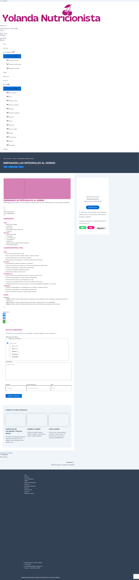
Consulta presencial (14, 60)
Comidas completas (14, 104)
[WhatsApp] (37, 322)
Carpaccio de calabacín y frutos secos (14, 431)
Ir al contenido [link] (3, 1)
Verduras (11, 141)
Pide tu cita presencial (30, 482)
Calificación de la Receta (12, 337)
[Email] (37, 319)
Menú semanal (12, 92)
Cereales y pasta (13, 100)
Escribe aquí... (9, 361)
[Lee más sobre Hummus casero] (37, 425)
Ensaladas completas (14, 113)
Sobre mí (5, 80)
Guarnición (11, 117)
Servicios (5, 48)
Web (52, 384)
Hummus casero (33, 429)
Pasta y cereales (13, 129)
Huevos (10, 121)
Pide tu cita (6, 76)
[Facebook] (37, 314)
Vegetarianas (12, 145)
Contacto (5, 149)
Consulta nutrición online (15, 64)
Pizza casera (54, 429)
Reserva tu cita (92, 207)
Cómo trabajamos (7, 52)
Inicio (4, 44)
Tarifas (5, 72)
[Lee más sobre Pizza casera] (59, 425)
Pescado (11, 133)
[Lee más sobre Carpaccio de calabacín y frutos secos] (15, 425)
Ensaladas (11, 109)
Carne (10, 96)
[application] (13, 52)
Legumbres (11, 125)
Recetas (5, 84)
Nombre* (8, 384)
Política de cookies (29, 493)
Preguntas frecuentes (14, 68)
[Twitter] (37, 317)
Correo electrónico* (31, 384)
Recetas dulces (12, 137)
